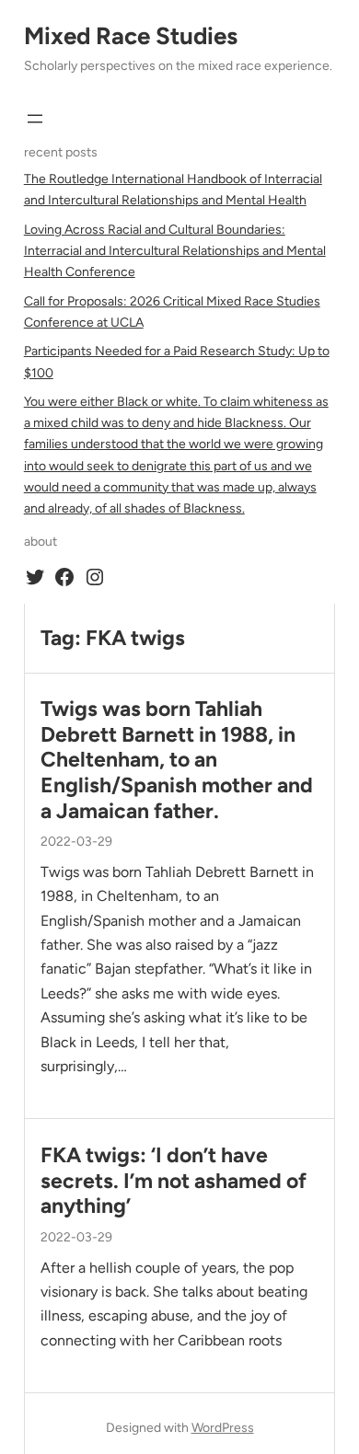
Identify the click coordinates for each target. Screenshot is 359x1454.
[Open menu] (35, 119)
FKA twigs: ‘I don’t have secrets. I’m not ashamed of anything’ (174, 1180)
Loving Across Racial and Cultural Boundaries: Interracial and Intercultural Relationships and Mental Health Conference (175, 251)
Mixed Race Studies (130, 36)
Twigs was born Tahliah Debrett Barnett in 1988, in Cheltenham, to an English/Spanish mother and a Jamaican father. (177, 760)
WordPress (222, 1428)
